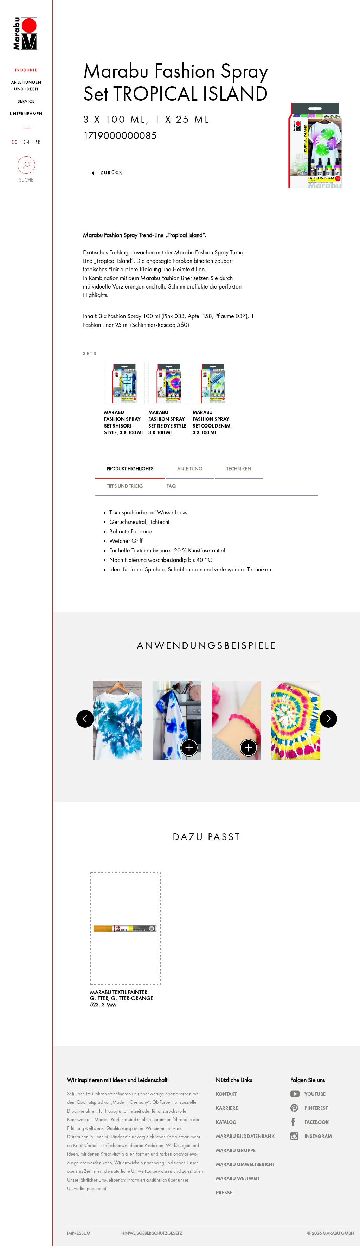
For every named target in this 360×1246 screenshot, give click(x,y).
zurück (112, 173)
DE (14, 142)
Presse (224, 1192)
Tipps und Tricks (125, 486)
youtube (315, 1094)
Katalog (226, 1122)
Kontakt (226, 1094)
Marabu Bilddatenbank (245, 1136)
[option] (124, 401)
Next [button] (328, 719)
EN (26, 142)
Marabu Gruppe (236, 1150)
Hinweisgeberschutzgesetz (151, 1233)
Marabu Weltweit (237, 1178)
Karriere (227, 1108)
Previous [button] (85, 719)
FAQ (171, 486)
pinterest (316, 1108)
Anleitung (189, 469)
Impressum (78, 1233)
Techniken (238, 469)
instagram (318, 1136)
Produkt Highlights (130, 469)
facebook (316, 1122)
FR (38, 142)
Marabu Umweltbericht (245, 1164)
